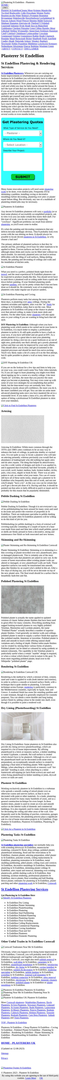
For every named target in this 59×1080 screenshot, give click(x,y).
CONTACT (17, 49)
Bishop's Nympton (30, 15)
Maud (12, 38)
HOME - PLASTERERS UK (18, 1043)
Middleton (32, 43)
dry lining (20, 967)
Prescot (25, 20)
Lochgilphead (46, 18)
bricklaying (53, 964)
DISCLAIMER (31, 49)
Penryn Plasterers (38, 1010)
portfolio (47, 211)
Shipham (5, 23)
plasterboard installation (21, 964)
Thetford (35, 23)
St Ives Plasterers (18, 1005)
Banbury (44, 41)
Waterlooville (19, 18)
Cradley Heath (7, 41)
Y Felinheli (44, 23)
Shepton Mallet (36, 20)
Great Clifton (36, 28)
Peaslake (5, 38)
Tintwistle (19, 41)
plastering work (25, 883)
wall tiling (17, 962)
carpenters (42, 962)
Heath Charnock (46, 36)
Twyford (5, 13)
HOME (4, 5)
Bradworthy (15, 13)
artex (29, 302)
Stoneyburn (34, 31)
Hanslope (53, 31)
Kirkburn (44, 31)
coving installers (47, 967)
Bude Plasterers (36, 1007)
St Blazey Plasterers (20, 1010)
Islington (15, 26)
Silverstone (18, 46)
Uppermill (5, 26)
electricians (21, 980)
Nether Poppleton (19, 43)
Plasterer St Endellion (11, 10)
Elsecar (27, 46)
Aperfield (52, 38)
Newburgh (6, 43)
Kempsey (53, 43)
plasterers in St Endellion (35, 237)
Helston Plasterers (37, 1012)
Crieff (3, 33)
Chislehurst (21, 33)
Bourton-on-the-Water (11, 15)
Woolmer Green (46, 46)
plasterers (36, 314)
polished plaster (23, 982)
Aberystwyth (24, 23)
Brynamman (6, 18)
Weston (40, 13)
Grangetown (26, 36)
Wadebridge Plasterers (35, 1002)
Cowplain (43, 33)
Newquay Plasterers (36, 1005)
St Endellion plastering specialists (17, 845)
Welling (13, 31)
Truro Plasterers (21, 1018)
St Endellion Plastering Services (24, 889)
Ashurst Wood (15, 20)
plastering (5, 224)
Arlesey (27, 41)
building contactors (19, 977)
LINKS (5, 8)
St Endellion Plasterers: (12, 73)
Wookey (35, 41)
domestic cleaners (49, 980)
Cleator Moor (27, 10)
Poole (44, 38)
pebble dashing (32, 972)
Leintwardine (32, 33)
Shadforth (37, 38)
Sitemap (4, 1053)
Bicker (29, 38)
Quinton (16, 36)
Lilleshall (5, 31)
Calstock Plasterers (19, 1012)
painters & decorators (23, 970)
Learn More (30, 1078)
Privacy (4, 1058)
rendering (28, 687)
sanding (13, 284)
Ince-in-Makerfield (39, 26)
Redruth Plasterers (19, 1015)
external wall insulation (35, 975)
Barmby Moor (48, 28)
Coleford (11, 33)
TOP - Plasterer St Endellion (14, 1022)
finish (49, 304)
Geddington (6, 28)
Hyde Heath (24, 26)
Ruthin (36, 36)
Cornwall (52, 883)
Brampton (43, 15)
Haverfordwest (32, 18)
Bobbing (35, 46)
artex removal (49, 977)
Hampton (14, 23)
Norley (47, 13)
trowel (4, 274)
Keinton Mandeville (42, 10)
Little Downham (28, 13)
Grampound (6, 36)
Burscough (20, 38)
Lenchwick (43, 43)
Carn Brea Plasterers (37, 1015)
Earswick (48, 20)
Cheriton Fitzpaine (20, 28)
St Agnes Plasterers (19, 1007)
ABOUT (6, 49)
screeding (5, 975)
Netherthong (6, 46)
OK (41, 1078)
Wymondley (23, 31)
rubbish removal (46, 959)
